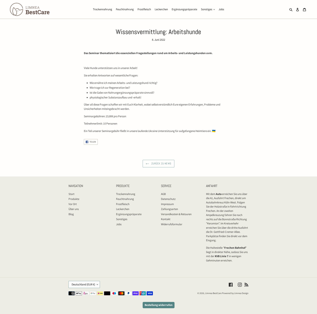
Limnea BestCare (213, 293)
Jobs (119, 224)
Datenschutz (168, 199)
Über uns (74, 209)
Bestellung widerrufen (159, 305)
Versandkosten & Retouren (176, 214)
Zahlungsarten (169, 209)
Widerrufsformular (171, 224)
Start (71, 194)
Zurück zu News (161, 163)
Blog (71, 214)
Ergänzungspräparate (128, 214)
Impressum (167, 204)
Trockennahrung (125, 194)
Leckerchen (122, 209)
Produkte (74, 199)
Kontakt (165, 219)
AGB (163, 194)
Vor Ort (73, 204)
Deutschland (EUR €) (83, 284)
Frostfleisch (122, 204)
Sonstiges (121, 219)
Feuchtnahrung (125, 199)
